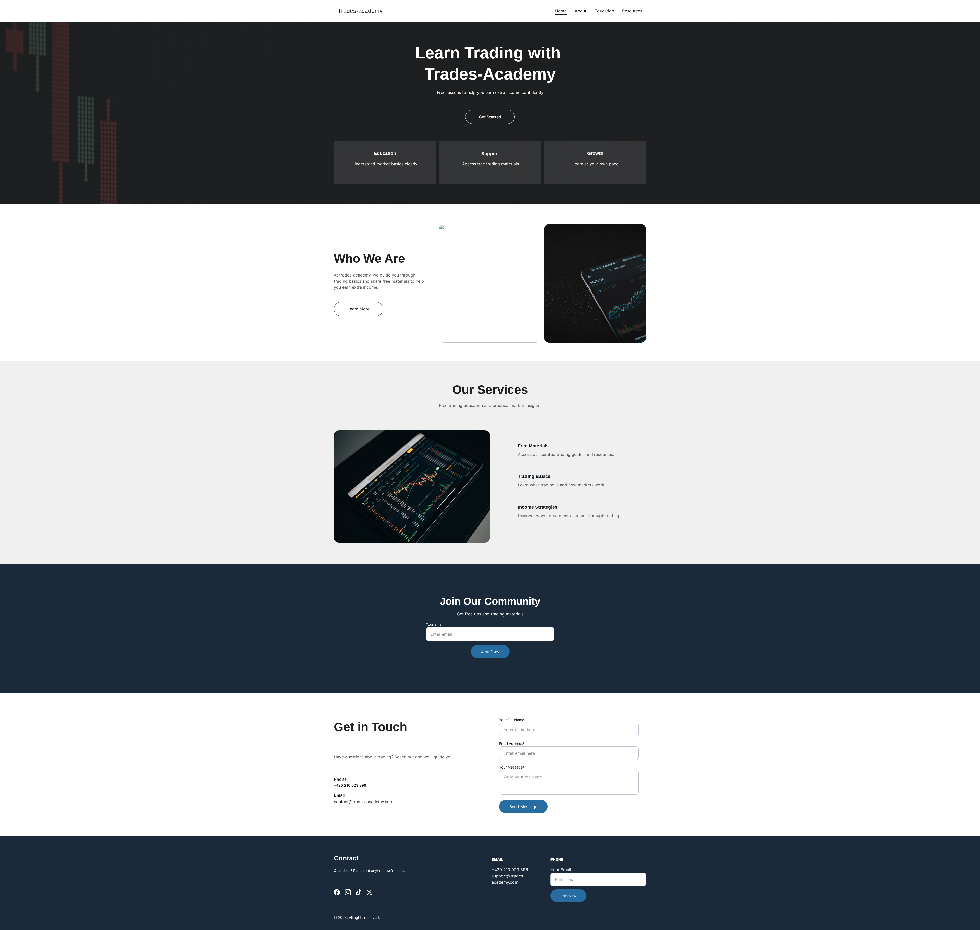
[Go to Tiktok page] (359, 892)
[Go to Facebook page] (337, 892)
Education (604, 11)
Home (561, 11)
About (580, 11)
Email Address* (511, 743)
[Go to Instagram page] (348, 892)
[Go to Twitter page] (369, 892)
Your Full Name (511, 720)
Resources (632, 11)
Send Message (523, 806)
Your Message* (511, 767)
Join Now (490, 651)
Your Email (434, 624)
